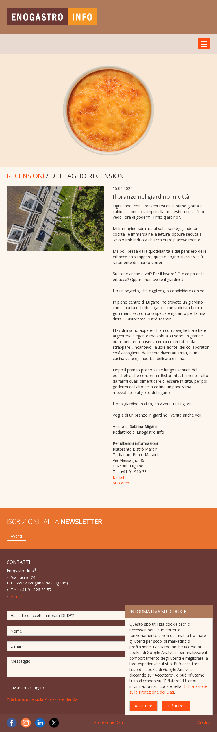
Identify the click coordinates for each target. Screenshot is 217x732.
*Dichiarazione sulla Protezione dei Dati (43, 699)
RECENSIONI (25, 175)
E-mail (118, 477)
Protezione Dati (108, 722)
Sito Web (121, 483)
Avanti (16, 536)
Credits (204, 722)
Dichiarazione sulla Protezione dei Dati (168, 689)
